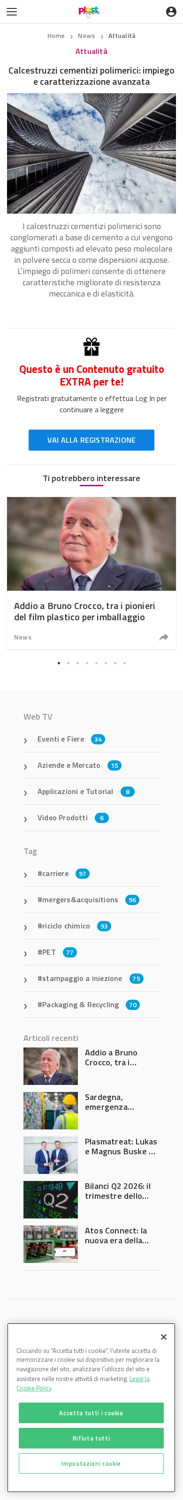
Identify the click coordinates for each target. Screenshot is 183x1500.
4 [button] (87, 663)
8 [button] (124, 663)
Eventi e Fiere (70, 738)
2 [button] (68, 663)
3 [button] (77, 663)
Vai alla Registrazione (91, 440)
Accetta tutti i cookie (91, 1413)
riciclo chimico (75, 925)
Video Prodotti (71, 817)
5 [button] (96, 663)
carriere (64, 873)
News (87, 35)
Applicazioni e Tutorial (84, 791)
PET (58, 952)
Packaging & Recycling (89, 1004)
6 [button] (105, 663)
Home (56, 35)
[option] (91, 573)
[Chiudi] (163, 1337)
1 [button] (58, 663)
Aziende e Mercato (78, 765)
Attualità (122, 35)
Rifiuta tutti (91, 1438)
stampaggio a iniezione (91, 978)
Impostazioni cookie (91, 1463)
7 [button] (115, 663)
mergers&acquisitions (89, 899)
